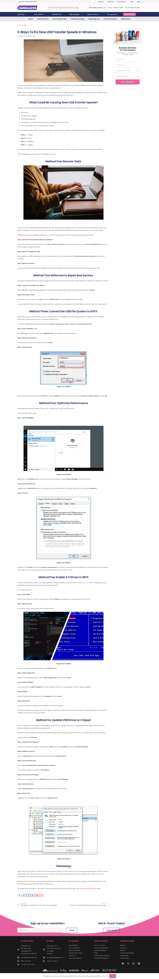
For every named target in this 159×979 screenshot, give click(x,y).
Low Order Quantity (75, 958)
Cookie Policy (124, 955)
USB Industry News (77, 19)
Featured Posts (42, 19)
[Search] (77, 7)
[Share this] (24, 895)
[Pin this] (37, 895)
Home (31, 19)
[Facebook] (123, 963)
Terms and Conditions (127, 953)
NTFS (33, 299)
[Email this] (19, 895)
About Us (123, 945)
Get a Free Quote (128, 82)
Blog (25, 25)
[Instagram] (133, 963)
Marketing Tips (94, 19)
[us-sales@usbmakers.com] (45, 957)
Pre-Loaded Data (74, 948)
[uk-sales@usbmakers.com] (19, 957)
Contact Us (123, 948)
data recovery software (31, 235)
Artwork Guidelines (100, 950)
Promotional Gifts (110, 19)
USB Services (125, 19)
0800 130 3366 (26, 961)
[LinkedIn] (139, 963)
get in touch (86, 888)
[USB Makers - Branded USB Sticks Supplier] (28, 7)
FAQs (96, 953)
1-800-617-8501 (52, 961)
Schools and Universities (102, 955)
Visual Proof (72, 955)
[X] (128, 963)
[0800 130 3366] (19, 961)
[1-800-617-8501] (45, 961)
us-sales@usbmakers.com (55, 957)
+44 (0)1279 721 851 (28, 964)
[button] (126, 1)
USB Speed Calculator (101, 948)
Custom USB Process (75, 953)
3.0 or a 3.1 (85, 582)
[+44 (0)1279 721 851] (19, 964)
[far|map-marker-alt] (19, 949)
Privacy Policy (124, 958)
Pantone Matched (74, 950)
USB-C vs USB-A (99, 945)
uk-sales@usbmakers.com (29, 957)
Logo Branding (73, 945)
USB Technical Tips (60, 19)
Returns (122, 950)
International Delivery (101, 958)
